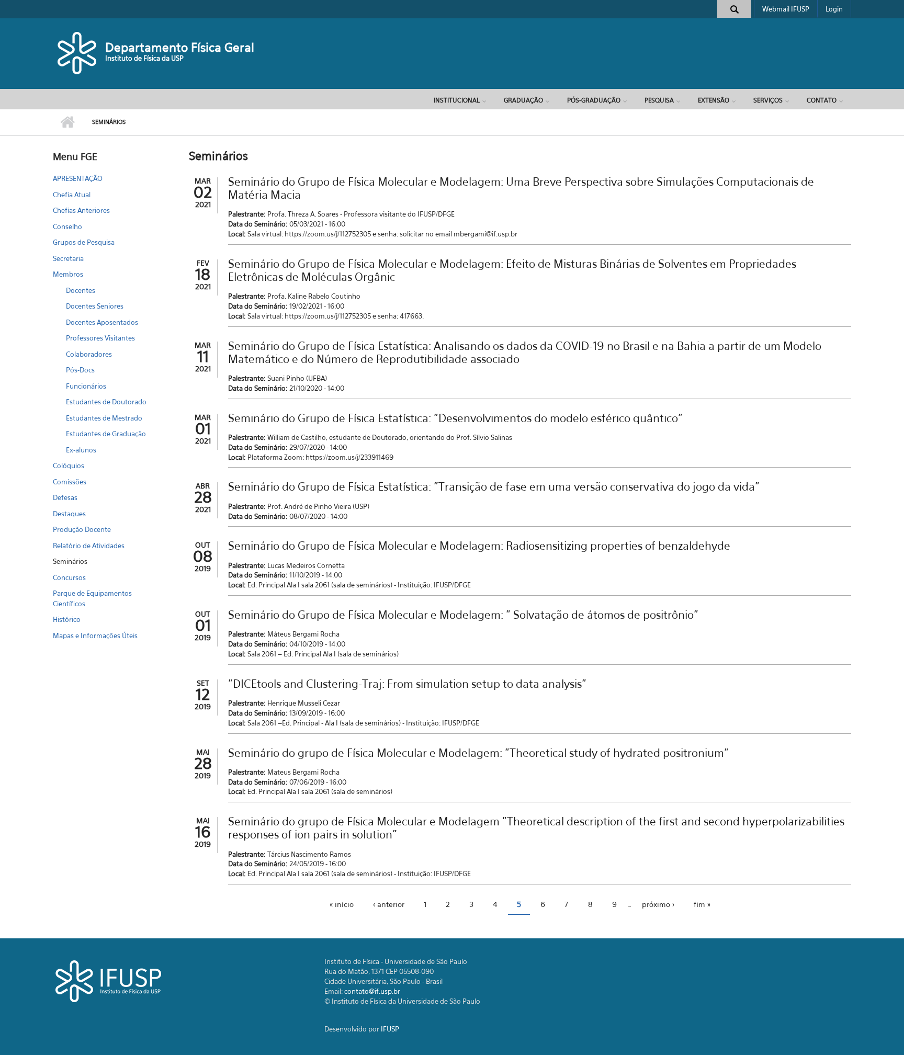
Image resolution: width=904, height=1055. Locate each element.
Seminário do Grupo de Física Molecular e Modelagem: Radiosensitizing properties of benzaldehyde (479, 545)
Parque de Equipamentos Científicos (92, 598)
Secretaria (68, 258)
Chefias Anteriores (81, 210)
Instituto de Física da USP (144, 58)
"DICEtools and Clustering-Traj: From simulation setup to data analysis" (407, 683)
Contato (822, 100)
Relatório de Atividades (89, 545)
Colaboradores (89, 354)
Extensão (713, 100)
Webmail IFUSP (785, 9)
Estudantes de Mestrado (104, 418)
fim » (702, 904)
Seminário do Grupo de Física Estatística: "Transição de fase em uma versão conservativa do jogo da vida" (494, 486)
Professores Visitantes (100, 338)
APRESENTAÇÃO (78, 178)
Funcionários (86, 386)
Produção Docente (82, 529)
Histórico (67, 619)
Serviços (768, 100)
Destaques (69, 513)
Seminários (70, 561)
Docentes (80, 290)
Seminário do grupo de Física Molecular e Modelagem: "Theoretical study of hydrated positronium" (478, 752)
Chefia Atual (72, 194)
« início (342, 904)
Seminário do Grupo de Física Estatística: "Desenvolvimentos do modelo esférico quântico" (455, 418)
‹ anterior (388, 904)
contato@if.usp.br (372, 991)
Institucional (457, 100)
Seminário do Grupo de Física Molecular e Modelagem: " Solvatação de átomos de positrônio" (463, 614)
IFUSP (390, 1029)
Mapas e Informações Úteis (95, 635)
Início (67, 122)
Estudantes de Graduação (106, 433)
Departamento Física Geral (179, 47)
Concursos (69, 577)
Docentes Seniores (94, 306)
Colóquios (68, 465)
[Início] (78, 52)
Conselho (67, 226)
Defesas (65, 497)
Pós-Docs (80, 370)
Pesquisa (659, 100)
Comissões (69, 482)
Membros (68, 274)
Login (834, 9)
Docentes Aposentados (102, 322)
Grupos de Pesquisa (84, 242)
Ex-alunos (81, 450)
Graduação (523, 100)
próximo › (658, 904)
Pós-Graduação (593, 100)
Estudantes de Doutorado (106, 402)
